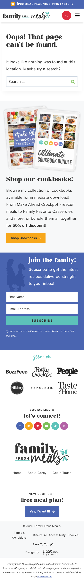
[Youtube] (46, 426)
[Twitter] (64, 426)
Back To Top (41, 544)
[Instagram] (29, 426)
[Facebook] (20, 426)
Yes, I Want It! (40, 511)
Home (17, 473)
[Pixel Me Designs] (50, 552)
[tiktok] (55, 426)
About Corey (37, 473)
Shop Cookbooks (24, 238)
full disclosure (44, 576)
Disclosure (40, 535)
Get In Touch (62, 473)
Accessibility (57, 535)
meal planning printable (44, 4)
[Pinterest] (38, 426)
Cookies (73, 535)
